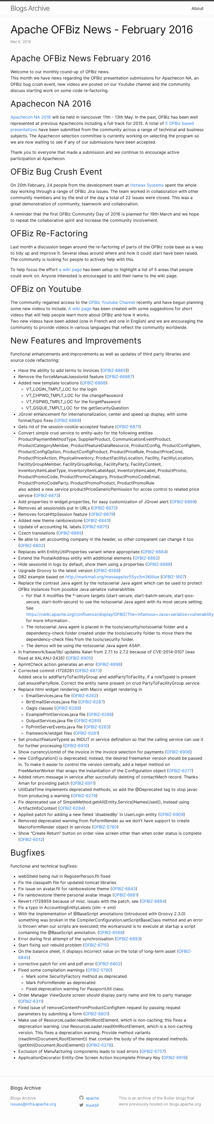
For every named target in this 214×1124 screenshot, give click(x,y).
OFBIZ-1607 (173, 576)
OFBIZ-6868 (93, 382)
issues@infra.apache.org (33, 1104)
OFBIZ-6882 (146, 558)
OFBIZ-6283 (97, 726)
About (198, 8)
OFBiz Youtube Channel (112, 302)
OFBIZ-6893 (128, 938)
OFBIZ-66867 (119, 376)
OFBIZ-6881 (125, 895)
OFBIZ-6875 (96, 526)
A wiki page (80, 308)
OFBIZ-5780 (105, 827)
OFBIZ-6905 (79, 658)
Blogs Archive (30, 8)
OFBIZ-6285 (87, 720)
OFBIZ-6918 (174, 1057)
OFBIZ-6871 (128, 426)
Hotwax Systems (147, 185)
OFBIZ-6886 (159, 564)
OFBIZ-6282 (85, 695)
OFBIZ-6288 (100, 714)
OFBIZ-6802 (32, 545)
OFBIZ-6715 (96, 945)
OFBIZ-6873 (47, 495)
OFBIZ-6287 (91, 701)
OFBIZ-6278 (99, 1045)
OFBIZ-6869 (68, 420)
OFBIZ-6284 (72, 808)
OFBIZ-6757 (152, 1051)
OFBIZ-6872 (104, 508)
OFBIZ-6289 (68, 708)
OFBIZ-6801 (96, 1013)
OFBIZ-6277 (180, 770)
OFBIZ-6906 (178, 751)
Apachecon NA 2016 (30, 117)
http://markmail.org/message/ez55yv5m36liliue (112, 576)
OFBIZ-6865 (114, 370)
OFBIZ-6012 (31, 839)
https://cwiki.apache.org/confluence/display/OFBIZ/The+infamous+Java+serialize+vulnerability (120, 614)
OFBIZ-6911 (83, 783)
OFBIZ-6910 (76, 745)
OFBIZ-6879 (102, 514)
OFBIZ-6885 (70, 533)
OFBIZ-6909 (171, 814)
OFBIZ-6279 (84, 795)
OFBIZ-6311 (31, 1001)
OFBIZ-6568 (107, 570)
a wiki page (70, 269)
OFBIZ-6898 (109, 664)
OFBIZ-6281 (86, 733)
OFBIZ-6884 (154, 551)
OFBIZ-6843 (97, 520)
